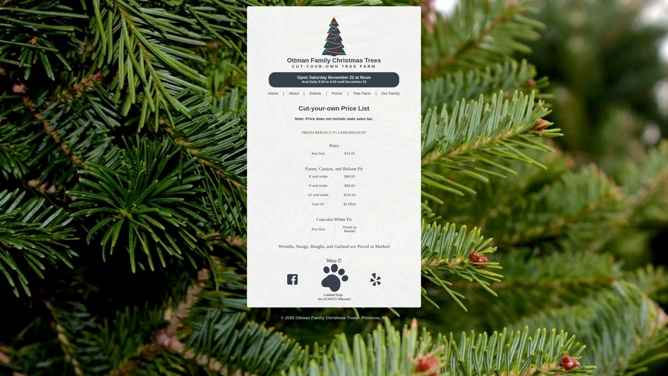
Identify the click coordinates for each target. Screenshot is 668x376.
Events (315, 93)
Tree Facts (362, 93)
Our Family (390, 93)
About (294, 93)
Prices (337, 93)
